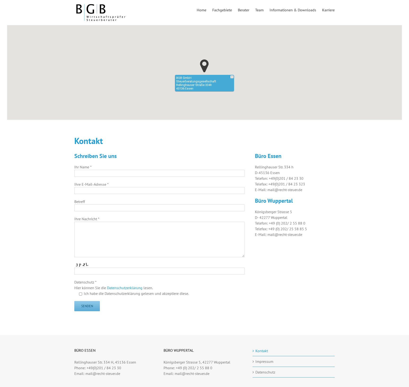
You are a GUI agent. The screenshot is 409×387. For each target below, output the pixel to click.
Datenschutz (265, 372)
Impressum (264, 361)
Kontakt (261, 350)
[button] (204, 65)
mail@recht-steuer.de (102, 373)
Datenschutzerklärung (124, 287)
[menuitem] (204, 10)
